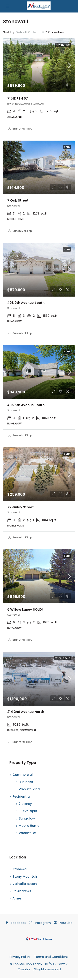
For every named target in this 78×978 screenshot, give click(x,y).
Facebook (18, 923)
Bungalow (27, 818)
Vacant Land (29, 789)
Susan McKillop (22, 231)
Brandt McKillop (22, 128)
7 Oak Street (17, 200)
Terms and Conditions (51, 956)
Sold (67, 147)
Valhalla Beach (24, 884)
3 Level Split (28, 811)
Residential (21, 796)
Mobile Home (29, 825)
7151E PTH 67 (17, 98)
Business (26, 782)
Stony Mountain (25, 876)
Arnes (17, 898)
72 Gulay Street (20, 507)
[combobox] (30, 32)
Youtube (65, 923)
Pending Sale (62, 658)
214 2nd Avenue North (25, 711)
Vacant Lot (28, 833)
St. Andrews (21, 891)
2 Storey (25, 804)
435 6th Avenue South (26, 405)
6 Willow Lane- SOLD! (25, 609)
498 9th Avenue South (26, 302)
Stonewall (20, 869)
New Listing (63, 44)
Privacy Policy (20, 956)
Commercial (22, 774)
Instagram (42, 923)
